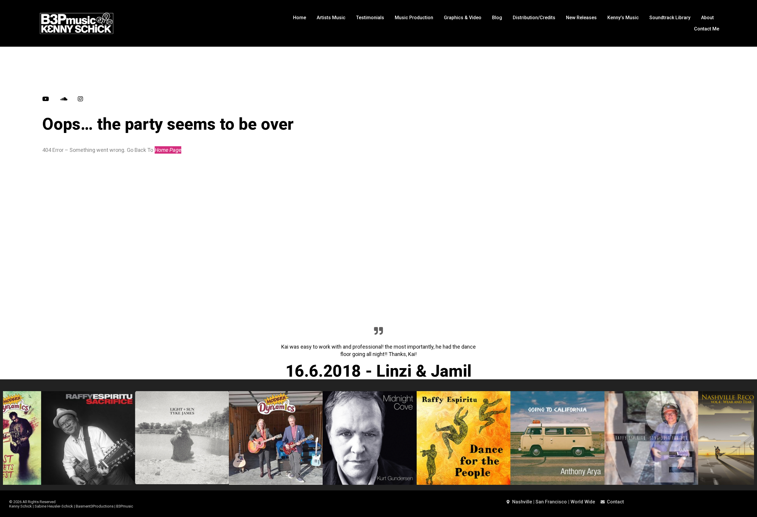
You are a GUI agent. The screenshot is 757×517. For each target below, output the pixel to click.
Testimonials (370, 17)
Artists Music (331, 17)
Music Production (414, 17)
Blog (497, 17)
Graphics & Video (462, 17)
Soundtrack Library (669, 17)
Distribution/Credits (534, 17)
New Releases (581, 17)
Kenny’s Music (623, 17)
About (707, 17)
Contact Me (706, 29)
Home (299, 17)
